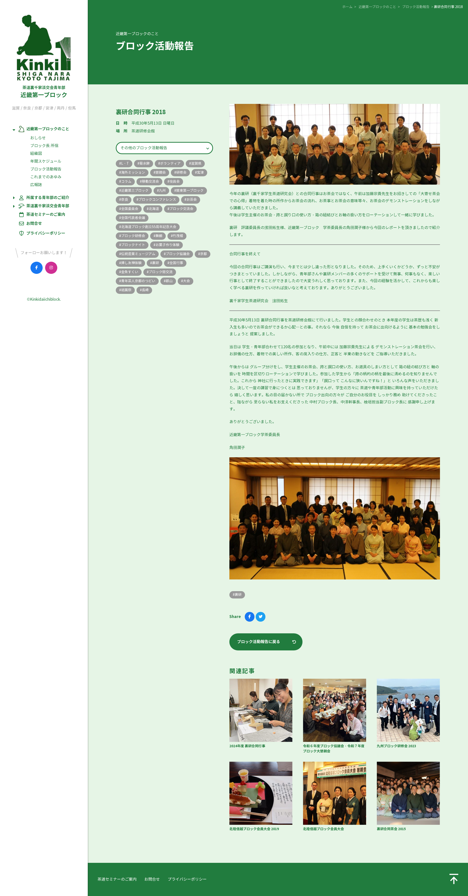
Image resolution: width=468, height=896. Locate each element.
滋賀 (16, 108)
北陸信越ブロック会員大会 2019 (254, 829)
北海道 (154, 209)
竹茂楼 (178, 236)
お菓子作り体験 (167, 245)
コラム (126, 181)
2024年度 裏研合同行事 (247, 746)
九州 (162, 191)
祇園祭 (126, 290)
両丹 (61, 108)
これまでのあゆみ (45, 177)
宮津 (49, 108)
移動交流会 (150, 181)
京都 (38, 108)
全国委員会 (129, 209)
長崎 (145, 290)
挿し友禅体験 (131, 263)
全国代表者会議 (133, 218)
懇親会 (161, 172)
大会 (186, 281)
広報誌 (36, 184)
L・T (125, 163)
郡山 (169, 281)
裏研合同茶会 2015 (391, 829)
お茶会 (191, 200)
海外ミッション (133, 172)
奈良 (27, 108)
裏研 (155, 263)
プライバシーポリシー (45, 233)
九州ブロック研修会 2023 (396, 746)
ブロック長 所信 (44, 145)
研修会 (181, 172)
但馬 (72, 108)
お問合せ (34, 223)
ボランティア (170, 163)
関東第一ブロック (190, 191)
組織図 (36, 153)
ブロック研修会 (133, 236)
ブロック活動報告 (45, 169)
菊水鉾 (144, 163)
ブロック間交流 (161, 272)
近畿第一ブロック (43, 92)
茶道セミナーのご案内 (45, 214)
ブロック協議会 (178, 254)
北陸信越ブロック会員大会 (323, 829)
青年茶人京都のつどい (138, 281)
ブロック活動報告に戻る (258, 641)
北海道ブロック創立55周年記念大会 (148, 227)
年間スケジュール (45, 161)
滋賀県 (196, 163)
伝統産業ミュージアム (138, 254)
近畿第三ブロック (134, 191)
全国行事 (176, 263)
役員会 (174, 181)
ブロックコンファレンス (157, 200)
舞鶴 (159, 236)
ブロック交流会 (181, 209)
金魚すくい (129, 272)
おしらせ (38, 138)
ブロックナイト (133, 245)
